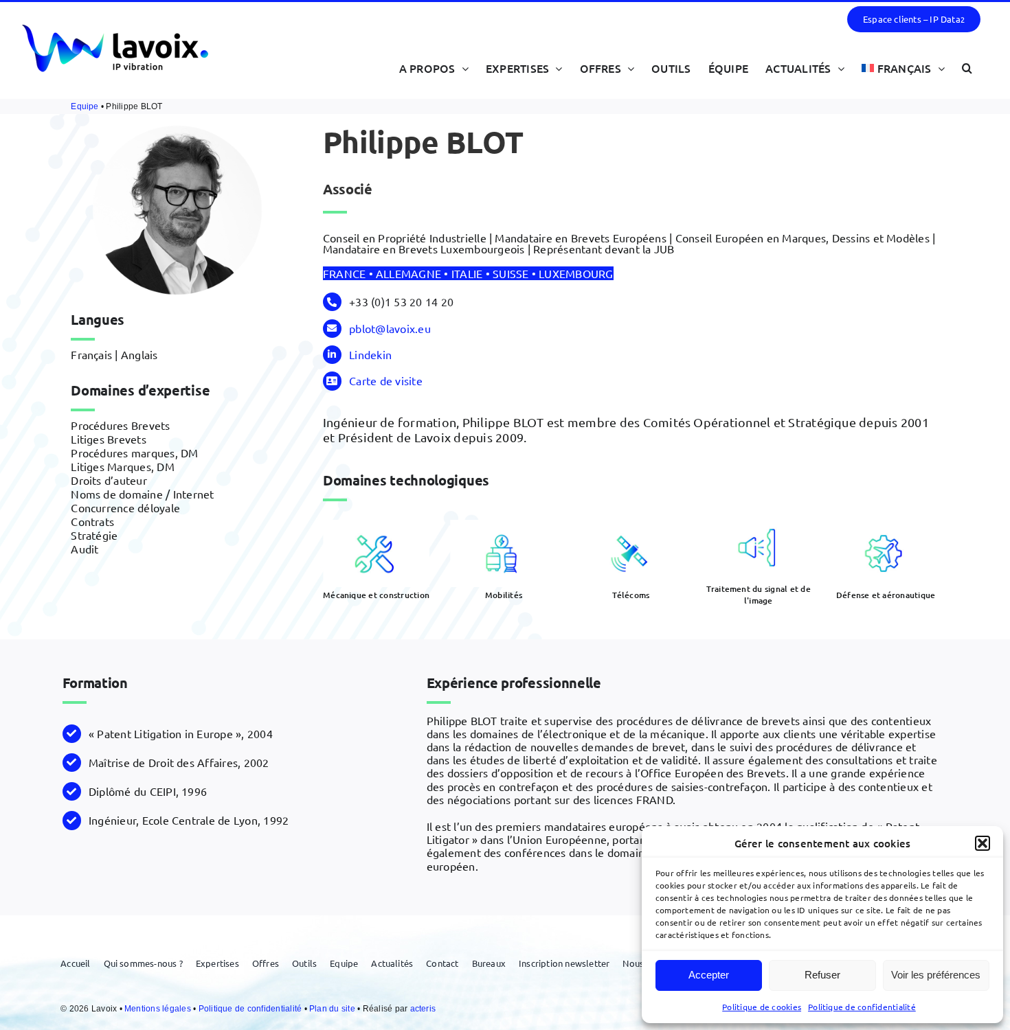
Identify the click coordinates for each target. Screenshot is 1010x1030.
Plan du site (333, 1009)
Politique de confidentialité (862, 1006)
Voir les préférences (935, 975)
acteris (423, 1009)
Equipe (84, 106)
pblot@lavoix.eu (390, 328)
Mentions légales (158, 1009)
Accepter (708, 975)
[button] (982, 843)
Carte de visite (386, 380)
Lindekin (370, 354)
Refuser (822, 975)
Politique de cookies (761, 1006)
